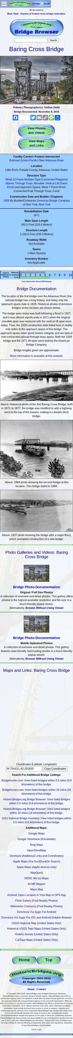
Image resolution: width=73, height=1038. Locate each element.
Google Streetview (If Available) (37, 839)
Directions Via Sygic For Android (36, 911)
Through (20, 183)
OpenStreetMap (36, 850)
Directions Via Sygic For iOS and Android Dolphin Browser (36, 917)
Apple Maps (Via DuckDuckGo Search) (36, 861)
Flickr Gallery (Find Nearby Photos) (36, 900)
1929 (6, 200)
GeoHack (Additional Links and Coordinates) (36, 855)
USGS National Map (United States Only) (36, 923)
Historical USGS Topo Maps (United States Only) (36, 928)
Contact (41, 989)
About (30, 989)
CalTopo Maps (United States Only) (36, 939)
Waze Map (36, 889)
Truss (29, 183)
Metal (8, 179)
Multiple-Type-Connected (39, 179)
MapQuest (36, 872)
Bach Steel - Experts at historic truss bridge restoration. (36, 13)
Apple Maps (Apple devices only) (36, 867)
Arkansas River (54, 160)
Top (48, 960)
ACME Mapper (36, 884)
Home (24, 960)
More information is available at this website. (36, 355)
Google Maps (37, 833)
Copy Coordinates (55, 768)
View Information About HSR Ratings (37, 281)
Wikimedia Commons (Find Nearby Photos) (36, 906)
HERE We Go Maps (36, 878)
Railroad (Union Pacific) (23, 160)
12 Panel (18, 179)
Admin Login (36, 1029)
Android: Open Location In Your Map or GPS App (36, 895)
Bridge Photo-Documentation (36, 587)
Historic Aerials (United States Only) (36, 934)
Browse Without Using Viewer (44, 607)
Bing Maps (36, 844)
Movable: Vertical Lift (46, 183)
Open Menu (4, 4)
